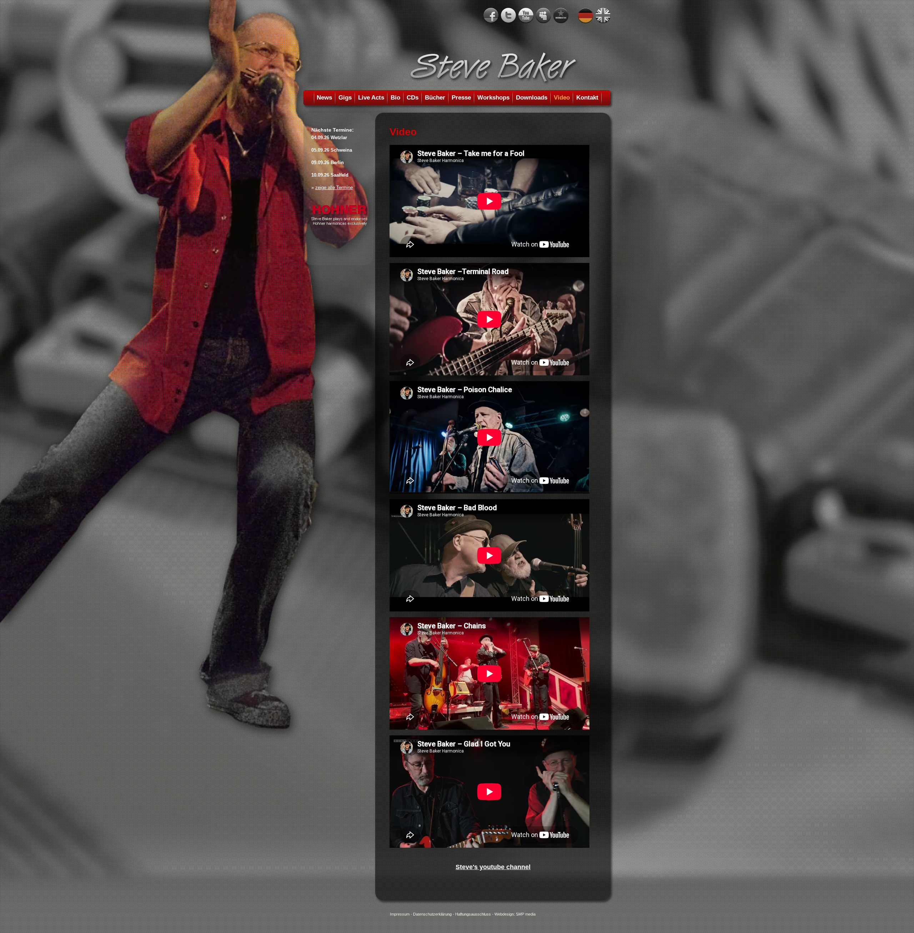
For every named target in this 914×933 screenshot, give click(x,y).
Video (562, 97)
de (585, 16)
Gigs (345, 97)
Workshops (493, 97)
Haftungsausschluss (473, 914)
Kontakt (587, 97)
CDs (412, 97)
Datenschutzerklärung (432, 914)
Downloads (531, 97)
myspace (543, 16)
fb (490, 16)
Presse (461, 97)
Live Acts (371, 97)
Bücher (435, 97)
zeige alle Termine (334, 187)
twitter (508, 16)
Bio (395, 97)
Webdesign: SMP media (515, 914)
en (603, 16)
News (324, 97)
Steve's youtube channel (493, 867)
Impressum (400, 914)
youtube (525, 16)
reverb (560, 16)
